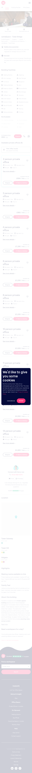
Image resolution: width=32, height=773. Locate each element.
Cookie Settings (11, 400)
